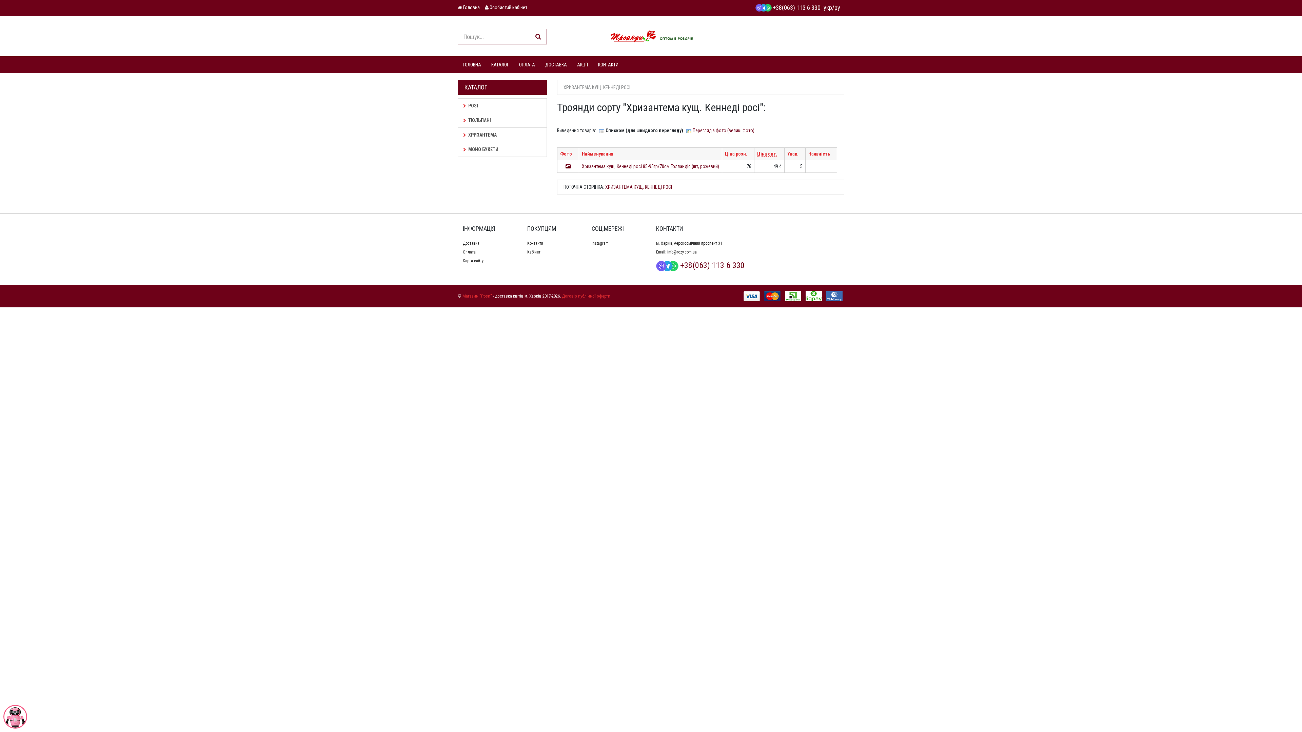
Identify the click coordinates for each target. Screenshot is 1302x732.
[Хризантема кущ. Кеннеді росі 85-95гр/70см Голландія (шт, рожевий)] (568, 166)
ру (837, 7)
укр (828, 7)
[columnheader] (568, 154)
